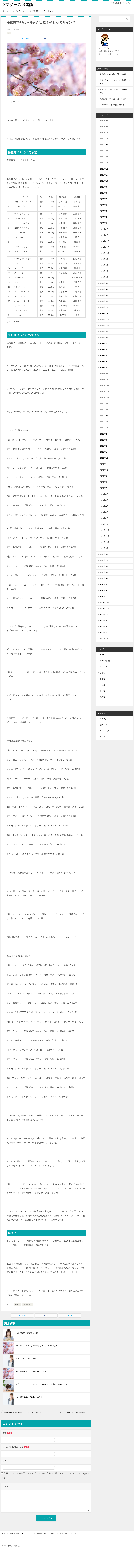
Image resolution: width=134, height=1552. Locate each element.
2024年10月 (105, 253)
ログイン (103, 719)
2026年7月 (104, 127)
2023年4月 (104, 362)
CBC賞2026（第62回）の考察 (112, 105)
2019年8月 (104, 627)
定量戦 (102, 679)
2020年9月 (104, 548)
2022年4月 (104, 434)
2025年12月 (105, 169)
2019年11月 (104, 608)
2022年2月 (104, 446)
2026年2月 (104, 157)
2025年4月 (104, 217)
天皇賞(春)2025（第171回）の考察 (29, 1397)
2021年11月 (104, 464)
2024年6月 (104, 277)
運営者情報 (34, 11)
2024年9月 (104, 259)
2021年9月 (104, 476)
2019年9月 (104, 621)
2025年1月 (104, 235)
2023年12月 (105, 313)
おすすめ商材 (105, 661)
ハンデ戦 (103, 667)
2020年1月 (104, 596)
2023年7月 (104, 344)
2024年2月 (104, 301)
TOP (13, 1533)
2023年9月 (104, 331)
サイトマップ (49, 11)
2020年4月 (104, 578)
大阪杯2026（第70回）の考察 (27, 1333)
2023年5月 (104, 356)
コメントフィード (107, 731)
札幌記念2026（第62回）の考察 (113, 99)
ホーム (5, 11)
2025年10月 (105, 181)
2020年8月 (104, 554)
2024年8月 (104, 265)
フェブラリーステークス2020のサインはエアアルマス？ (37, 1346)
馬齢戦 (102, 697)
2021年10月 (105, 470)
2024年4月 (104, 289)
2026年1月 (104, 163)
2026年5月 (104, 139)
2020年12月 (105, 530)
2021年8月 (104, 482)
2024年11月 (104, 247)
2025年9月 (104, 187)
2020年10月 (105, 542)
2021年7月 (104, 488)
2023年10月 (105, 325)
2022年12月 (105, 386)
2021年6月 (104, 494)
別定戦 (102, 673)
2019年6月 (104, 639)
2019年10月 (105, 615)
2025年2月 (104, 229)
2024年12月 (105, 241)
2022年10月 (105, 398)
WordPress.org (106, 737)
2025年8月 (104, 193)
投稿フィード (105, 725)
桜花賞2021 (28, 1305)
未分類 (102, 685)
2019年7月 (104, 633)
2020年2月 (104, 590)
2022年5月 (104, 428)
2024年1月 (104, 307)
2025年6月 (104, 205)
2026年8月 (104, 121)
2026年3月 (104, 151)
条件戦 (102, 691)
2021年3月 (104, 512)
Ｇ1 (9, 33)
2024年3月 (104, 295)
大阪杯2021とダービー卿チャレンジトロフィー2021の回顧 (25, 1413)
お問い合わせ (18, 11)
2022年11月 (104, 392)
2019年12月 (105, 602)
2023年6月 (104, 350)
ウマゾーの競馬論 (17, 4)
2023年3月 (104, 368)
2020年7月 (104, 560)
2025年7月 (104, 199)
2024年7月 (104, 271)
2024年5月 (104, 283)
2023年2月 (104, 374)
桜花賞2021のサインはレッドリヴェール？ (32, 1371)
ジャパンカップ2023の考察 (26, 1359)
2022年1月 (104, 452)
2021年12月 (105, 458)
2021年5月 (104, 500)
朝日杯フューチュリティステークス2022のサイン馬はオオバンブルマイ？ (43, 1384)
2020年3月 (104, 584)
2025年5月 (104, 211)
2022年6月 (104, 422)
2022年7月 (104, 416)
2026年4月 (104, 145)
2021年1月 (104, 524)
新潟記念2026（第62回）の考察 (113, 74)
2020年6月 (104, 566)
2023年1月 (104, 380)
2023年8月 (104, 337)
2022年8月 (104, 410)
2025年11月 (104, 175)
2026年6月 (104, 133)
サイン (17, 1305)
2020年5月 (104, 572)
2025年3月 (104, 223)
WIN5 (102, 655)
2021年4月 (104, 506)
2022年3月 (104, 440)
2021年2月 (104, 518)
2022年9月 (104, 404)
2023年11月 (104, 319)
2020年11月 (104, 536)
